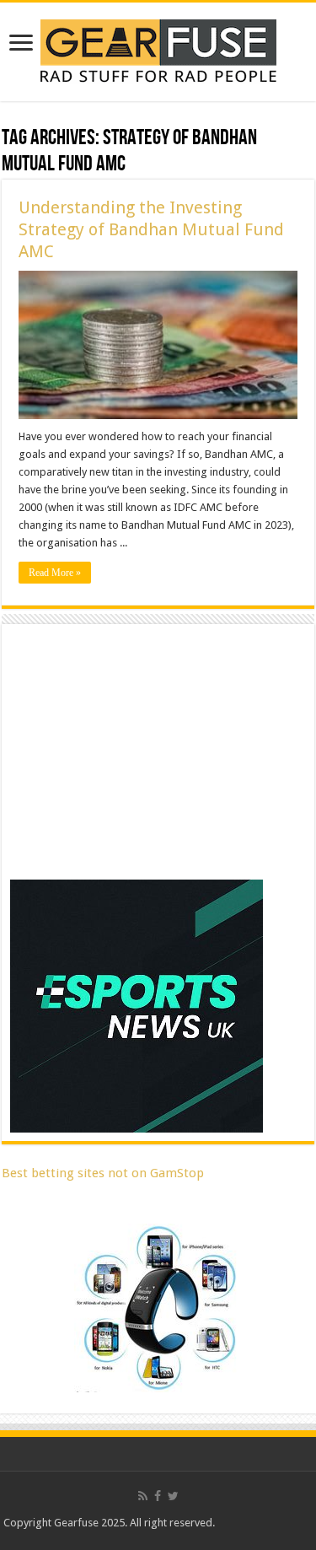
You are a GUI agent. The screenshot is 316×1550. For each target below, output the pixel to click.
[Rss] (143, 1496)
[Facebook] (158, 1496)
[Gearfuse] (158, 49)
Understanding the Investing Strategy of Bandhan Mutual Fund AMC (151, 229)
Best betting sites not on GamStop (103, 1173)
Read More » (55, 573)
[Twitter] (173, 1496)
